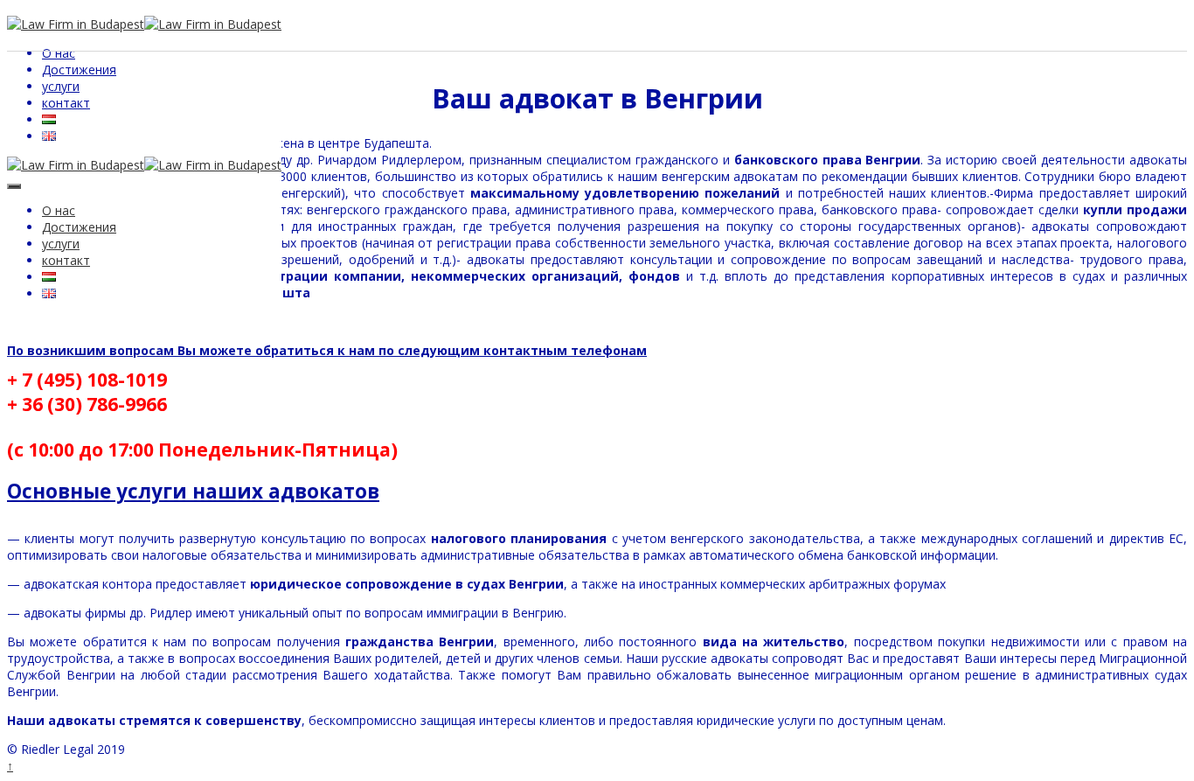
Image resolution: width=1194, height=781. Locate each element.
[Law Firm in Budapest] (75, 165)
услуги (61, 86)
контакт (66, 102)
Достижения (79, 69)
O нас (58, 53)
